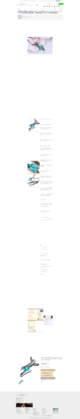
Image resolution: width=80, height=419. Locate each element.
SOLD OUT (19, 18)
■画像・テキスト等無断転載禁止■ (46, 415)
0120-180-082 (18, 399)
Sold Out (48, 370)
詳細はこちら (42, 381)
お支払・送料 (34, 411)
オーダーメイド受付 (28, 413)
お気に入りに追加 (48, 378)
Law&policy (43, 413)
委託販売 (26, 411)
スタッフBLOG (18, 412)
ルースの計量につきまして (36, 412)
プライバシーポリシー (45, 411)
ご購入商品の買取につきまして (37, 414)
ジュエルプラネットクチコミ (20, 413)
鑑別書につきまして (35, 413)
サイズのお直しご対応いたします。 (46, 217)
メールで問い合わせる (47, 375)
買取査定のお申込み (19, 411)
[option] (28, 367)
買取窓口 (26, 412)
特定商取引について (45, 412)
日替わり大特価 (20, 17)
